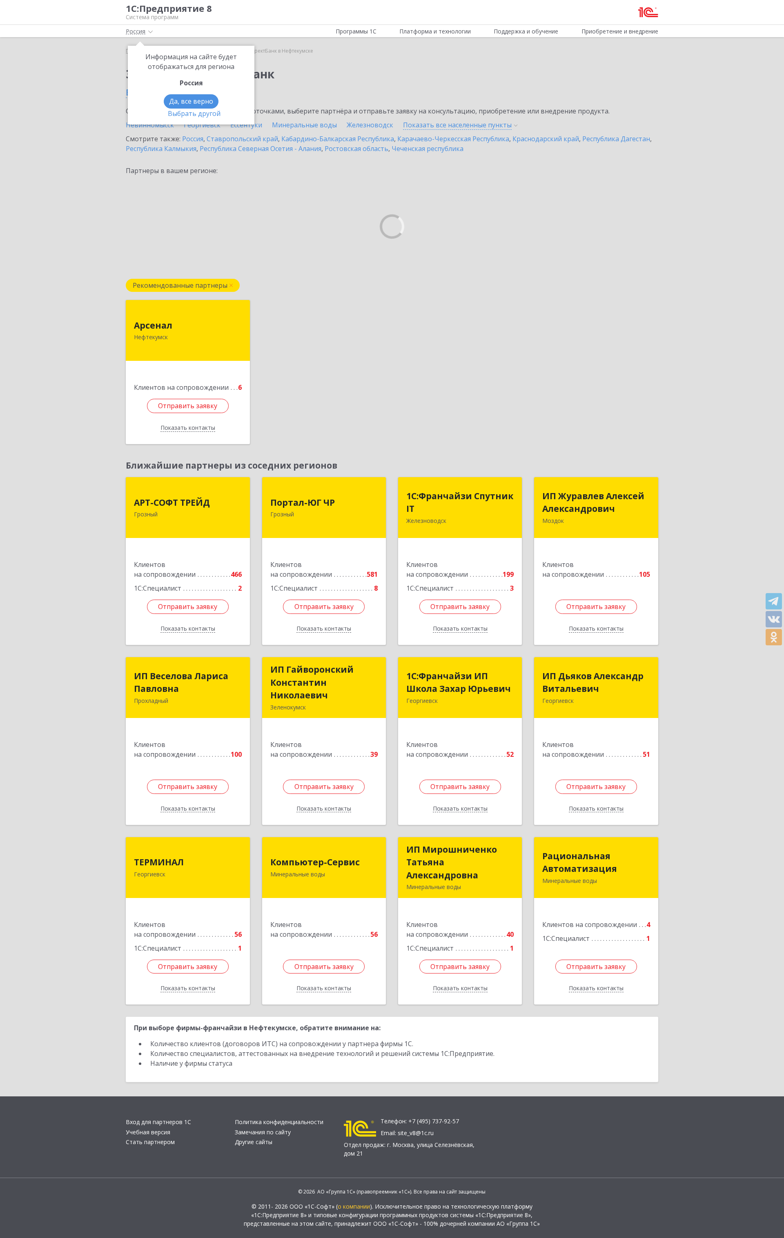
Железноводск (370, 124)
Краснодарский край (545, 138)
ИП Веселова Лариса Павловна (181, 682)
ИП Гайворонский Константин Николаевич (312, 682)
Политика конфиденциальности (279, 1122)
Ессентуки (246, 124)
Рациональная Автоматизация (579, 862)
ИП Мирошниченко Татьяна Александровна (451, 862)
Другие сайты (253, 1142)
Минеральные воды (304, 124)
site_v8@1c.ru (416, 1133)
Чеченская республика (427, 148)
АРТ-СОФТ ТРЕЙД (172, 502)
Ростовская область (356, 148)
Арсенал (153, 325)
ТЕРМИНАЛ (159, 862)
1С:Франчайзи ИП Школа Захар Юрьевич (458, 682)
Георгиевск (202, 124)
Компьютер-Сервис (315, 862)
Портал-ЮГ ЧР (302, 502)
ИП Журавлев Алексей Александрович (593, 502)
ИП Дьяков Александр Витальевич (593, 682)
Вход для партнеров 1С (158, 1122)
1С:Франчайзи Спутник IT (459, 502)
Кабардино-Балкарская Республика (337, 138)
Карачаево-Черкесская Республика (453, 138)
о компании (354, 1206)
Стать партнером (150, 1142)
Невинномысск (150, 124)
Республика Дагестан (616, 138)
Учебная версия (148, 1132)
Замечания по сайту (263, 1132)
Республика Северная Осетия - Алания (260, 148)
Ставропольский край (242, 138)
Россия (192, 138)
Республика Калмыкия (161, 148)
